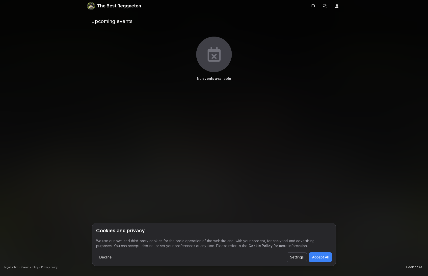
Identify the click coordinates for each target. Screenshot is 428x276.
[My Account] (337, 6)
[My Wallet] (313, 6)
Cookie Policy (260, 246)
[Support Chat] (325, 6)
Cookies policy (29, 267)
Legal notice (11, 267)
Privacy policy (49, 267)
